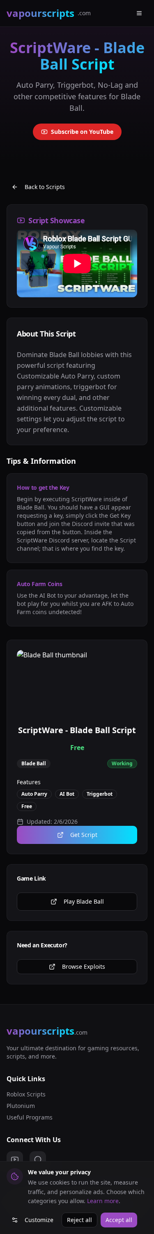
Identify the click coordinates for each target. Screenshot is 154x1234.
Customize (39, 1220)
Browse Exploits (83, 966)
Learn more (103, 1201)
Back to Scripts (45, 187)
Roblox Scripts (26, 1094)
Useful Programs (30, 1117)
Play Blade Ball (84, 901)
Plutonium (21, 1106)
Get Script (83, 835)
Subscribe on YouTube (82, 132)
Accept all (119, 1220)
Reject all (79, 1220)
